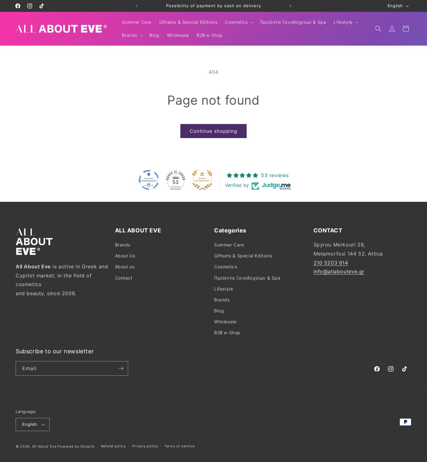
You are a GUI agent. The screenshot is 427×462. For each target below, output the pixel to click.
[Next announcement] (290, 6)
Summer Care (229, 244)
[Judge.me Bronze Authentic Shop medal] (202, 180)
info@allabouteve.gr (339, 271)
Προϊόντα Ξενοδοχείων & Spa (247, 278)
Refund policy (113, 446)
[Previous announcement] (136, 6)
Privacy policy (145, 446)
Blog (219, 310)
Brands (123, 244)
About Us (125, 255)
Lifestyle (223, 288)
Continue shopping (213, 131)
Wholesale (225, 321)
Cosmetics (225, 266)
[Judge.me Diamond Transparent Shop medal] (149, 180)
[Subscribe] (121, 368)
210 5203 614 (331, 263)
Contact (124, 278)
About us (125, 266)
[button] (238, 22)
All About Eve (44, 446)
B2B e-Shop (227, 332)
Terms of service (179, 446)
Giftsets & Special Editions (243, 255)
